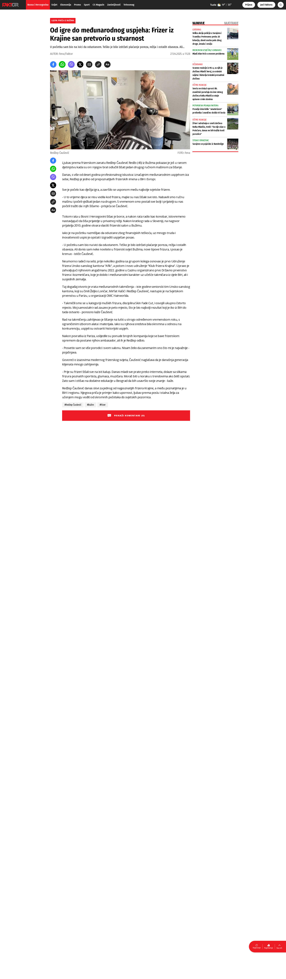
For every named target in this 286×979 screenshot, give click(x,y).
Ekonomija (65, 4)
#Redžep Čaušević (72, 404)
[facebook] (53, 64)
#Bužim (90, 404)
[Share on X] (80, 64)
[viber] (71, 64)
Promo (77, 4)
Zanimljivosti (114, 4)
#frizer (103, 404)
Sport (87, 4)
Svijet (54, 4)
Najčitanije (268, 948)
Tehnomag (128, 4)
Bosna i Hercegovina (37, 4)
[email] (89, 64)
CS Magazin (98, 4)
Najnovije (257, 947)
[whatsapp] (62, 64)
